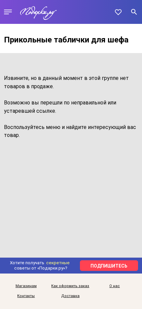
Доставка (70, 296)
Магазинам (26, 286)
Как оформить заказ (70, 286)
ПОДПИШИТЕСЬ (108, 266)
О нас (114, 286)
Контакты (26, 296)
